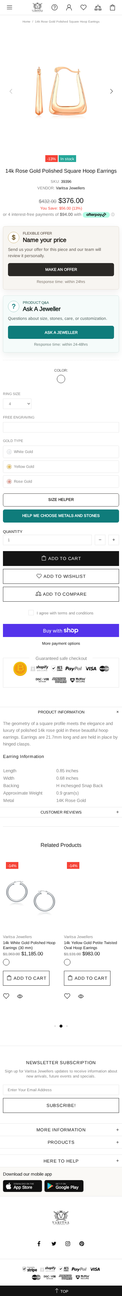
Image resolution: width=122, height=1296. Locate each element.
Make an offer (61, 269)
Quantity (13, 531)
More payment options (61, 643)
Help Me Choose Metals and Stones (61, 515)
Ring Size (11, 394)
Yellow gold (67, 962)
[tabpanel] (30, 938)
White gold (6, 962)
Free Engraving (18, 417)
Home (26, 21)
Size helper (61, 499)
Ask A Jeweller (61, 332)
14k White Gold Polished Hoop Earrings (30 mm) (29, 945)
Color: (61, 370)
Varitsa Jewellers (37, 7)
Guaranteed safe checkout (61, 658)
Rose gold (61, 379)
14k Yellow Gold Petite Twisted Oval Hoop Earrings (90, 945)
